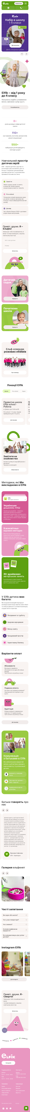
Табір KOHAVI (5, 1092)
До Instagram (14, 979)
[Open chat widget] (26, 1108)
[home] (6, 3)
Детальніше (13, 420)
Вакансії (18, 1088)
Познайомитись (15, 107)
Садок (3, 1086)
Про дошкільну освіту (7, 1103)
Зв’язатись (15, 1011)
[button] (25, 3)
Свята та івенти (6, 1090)
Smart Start (5, 1094)
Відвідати (15, 298)
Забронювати (15, 469)
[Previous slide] (22, 54)
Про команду (15, 372)
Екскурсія (8, 1063)
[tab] (6, 391)
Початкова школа (6, 1088)
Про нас (18, 1086)
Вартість (18, 1092)
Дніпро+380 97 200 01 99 (21, 1073)
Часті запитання (20, 1090)
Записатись (19, 3)
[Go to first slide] (26, 54)
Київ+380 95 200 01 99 (21, 1076)
